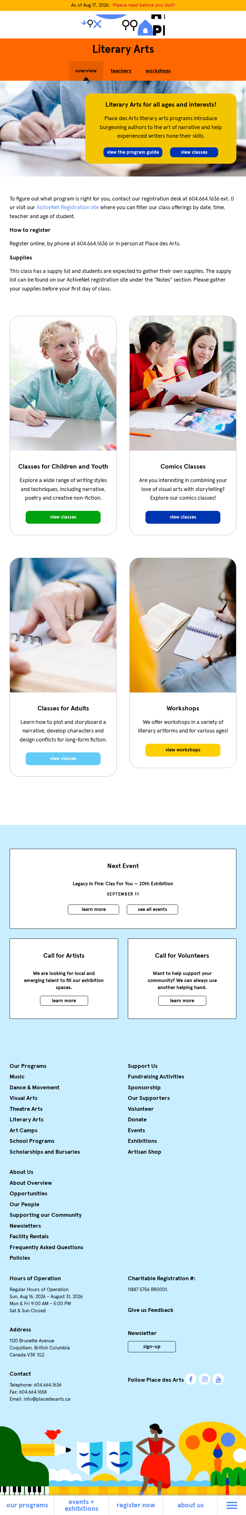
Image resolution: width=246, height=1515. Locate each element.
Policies (20, 1258)
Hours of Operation (35, 1279)
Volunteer (141, 1109)
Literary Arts (27, 1120)
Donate (137, 1120)
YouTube (218, 1379)
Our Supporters (149, 1098)
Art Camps (23, 1131)
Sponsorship (144, 1088)
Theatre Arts (26, 1109)
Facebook (190, 1379)
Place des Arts (123, 25)
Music (17, 1077)
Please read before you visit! (144, 5)
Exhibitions (142, 1141)
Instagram (204, 1379)
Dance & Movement (35, 1088)
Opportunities (28, 1194)
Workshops (158, 70)
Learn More (94, 909)
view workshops (183, 750)
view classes (63, 758)
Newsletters (25, 1226)
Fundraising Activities (156, 1077)
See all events (152, 909)
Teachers (121, 70)
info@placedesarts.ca (47, 1399)
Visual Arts (23, 1098)
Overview (86, 70)
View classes (194, 152)
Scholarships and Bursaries (45, 1152)
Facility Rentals (29, 1237)
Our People (24, 1205)
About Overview (31, 1183)
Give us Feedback (151, 1310)
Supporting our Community (46, 1215)
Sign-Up (151, 1346)
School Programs (32, 1141)
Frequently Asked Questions (46, 1247)
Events (136, 1131)
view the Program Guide (133, 152)
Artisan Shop (144, 1152)
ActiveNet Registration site (68, 207)
